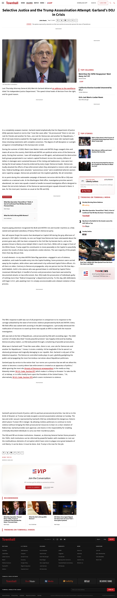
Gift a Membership (100, 553)
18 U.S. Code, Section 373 (22, 377)
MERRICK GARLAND (7, 460)
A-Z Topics (24, 546)
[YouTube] (64, 539)
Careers (79, 557)
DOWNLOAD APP (82, 3)
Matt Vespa (6, 524)
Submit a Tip (80, 560)
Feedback (22, 595)
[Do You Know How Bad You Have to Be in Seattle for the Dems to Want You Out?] (85, 166)
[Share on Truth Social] (61, 20)
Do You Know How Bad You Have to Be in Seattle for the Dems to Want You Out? (103, 164)
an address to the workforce (63, 88)
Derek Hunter (43, 553)
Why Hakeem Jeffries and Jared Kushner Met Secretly (102, 151)
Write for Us (80, 563)
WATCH (36, 3)
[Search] (110, 3)
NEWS (23, 3)
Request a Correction (31, 595)
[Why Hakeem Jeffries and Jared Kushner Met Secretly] (85, 153)
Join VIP (111, 539)
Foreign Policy (24, 563)
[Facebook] (61, 539)
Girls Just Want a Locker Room (91, 97)
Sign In (98, 539)
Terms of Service (6, 595)
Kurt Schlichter (32, 524)
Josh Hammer (43, 566)
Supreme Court (24, 569)
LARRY (60, 550)
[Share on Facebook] (65, 20)
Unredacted (61, 557)
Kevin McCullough (44, 557)
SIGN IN (93, 3)
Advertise (79, 553)
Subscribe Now (48, 487)
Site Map (39, 595)
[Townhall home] (8, 539)
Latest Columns (6, 557)
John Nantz (43, 21)
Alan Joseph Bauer (44, 563)
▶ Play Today (86, 191)
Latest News (5, 553)
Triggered (60, 553)
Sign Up (110, 589)
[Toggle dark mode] (114, 3)
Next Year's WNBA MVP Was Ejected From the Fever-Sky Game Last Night (96, 263)
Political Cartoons (6, 563)
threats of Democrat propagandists (38, 368)
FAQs (105, 539)
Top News (4, 550)
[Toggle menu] (3, 3)
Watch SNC (98, 560)
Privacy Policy (14, 595)
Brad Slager (43, 560)
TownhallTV (5, 566)
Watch (3, 560)
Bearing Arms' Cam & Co (64, 560)
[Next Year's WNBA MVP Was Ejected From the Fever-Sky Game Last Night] (97, 250)
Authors (4, 569)
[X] (53, 539)
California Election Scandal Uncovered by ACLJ (95, 88)
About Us (79, 550)
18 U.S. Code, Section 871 (25, 371)
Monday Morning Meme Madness (92, 202)
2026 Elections (24, 550)
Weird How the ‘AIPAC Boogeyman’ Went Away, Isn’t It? (95, 75)
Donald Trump (24, 557)
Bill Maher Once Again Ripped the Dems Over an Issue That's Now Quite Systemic (63, 518)
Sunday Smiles (87, 231)
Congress (23, 553)
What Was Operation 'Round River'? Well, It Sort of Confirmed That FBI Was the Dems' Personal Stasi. (12, 519)
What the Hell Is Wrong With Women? (38, 518)
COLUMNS (29, 3)
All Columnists (43, 569)
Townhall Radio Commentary (65, 563)
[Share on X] (57, 20)
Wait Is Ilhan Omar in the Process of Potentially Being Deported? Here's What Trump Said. (103, 139)
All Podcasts (61, 566)
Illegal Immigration (25, 566)
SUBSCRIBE (103, 3)
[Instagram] (57, 539)
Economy (23, 560)
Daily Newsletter (100, 557)
